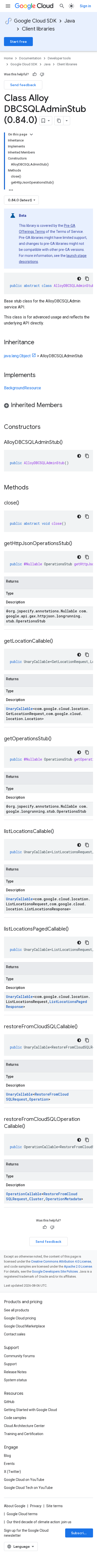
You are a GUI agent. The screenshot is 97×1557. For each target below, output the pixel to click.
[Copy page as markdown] (58, 120)
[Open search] (62, 6)
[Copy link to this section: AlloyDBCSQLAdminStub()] (68, 443)
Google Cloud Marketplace (24, 1326)
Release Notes (15, 1372)
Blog (7, 1456)
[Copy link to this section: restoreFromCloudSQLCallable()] (83, 1027)
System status (15, 1380)
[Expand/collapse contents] (31, 134)
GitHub (9, 1402)
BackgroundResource (22, 388)
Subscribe (79, 1533)
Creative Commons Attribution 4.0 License (61, 1261)
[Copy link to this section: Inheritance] (39, 343)
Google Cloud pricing (20, 1318)
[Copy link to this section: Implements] (41, 376)
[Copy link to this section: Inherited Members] (67, 406)
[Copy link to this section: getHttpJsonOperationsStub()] (77, 544)
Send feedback (23, 85)
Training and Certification (23, 1434)
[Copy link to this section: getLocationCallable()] (58, 641)
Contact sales (14, 1334)
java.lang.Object (17, 356)
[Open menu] (8, 6)
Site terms (54, 1506)
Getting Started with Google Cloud (30, 1410)
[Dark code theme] (79, 279)
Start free (18, 41)
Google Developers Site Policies (55, 1271)
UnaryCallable (19, 708)
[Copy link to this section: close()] (24, 503)
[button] (48, 406)
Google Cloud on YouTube (24, 1480)
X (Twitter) (12, 1472)
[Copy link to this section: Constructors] (47, 427)
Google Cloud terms (22, 1514)
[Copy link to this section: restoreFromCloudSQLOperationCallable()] (30, 1127)
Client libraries (38, 29)
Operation (38, 1099)
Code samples (15, 1418)
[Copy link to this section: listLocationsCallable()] (59, 832)
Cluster (36, 1198)
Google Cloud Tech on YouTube (28, 1488)
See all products (16, 1310)
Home (8, 58)
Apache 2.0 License (78, 1266)
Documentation (30, 58)
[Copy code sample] (87, 279)
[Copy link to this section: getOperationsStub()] (56, 739)
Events (9, 1464)
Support (10, 1364)
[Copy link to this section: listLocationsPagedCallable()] (74, 929)
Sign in (85, 6)
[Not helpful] (42, 74)
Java (69, 21)
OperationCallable (24, 1193)
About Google (14, 1506)
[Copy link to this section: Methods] (35, 488)
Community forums (19, 1356)
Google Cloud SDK (35, 21)
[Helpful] (34, 74)
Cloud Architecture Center (24, 1426)
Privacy (36, 1506)
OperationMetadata (63, 1198)
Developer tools (59, 58)
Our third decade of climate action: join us (39, 1522)
